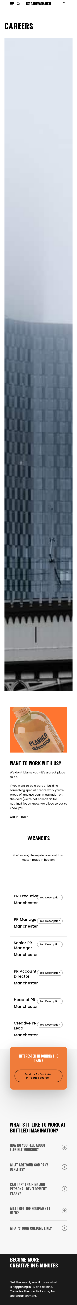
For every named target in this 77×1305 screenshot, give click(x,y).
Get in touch (19, 817)
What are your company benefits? (29, 1167)
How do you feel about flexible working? (27, 1147)
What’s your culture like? (31, 1228)
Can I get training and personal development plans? (28, 1189)
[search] (18, 3)
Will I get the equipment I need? (30, 1210)
